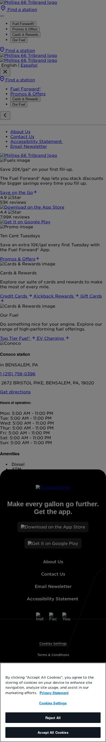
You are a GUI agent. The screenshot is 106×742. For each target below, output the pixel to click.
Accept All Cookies (53, 732)
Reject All (53, 717)
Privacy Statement (54, 692)
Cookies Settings (53, 703)
